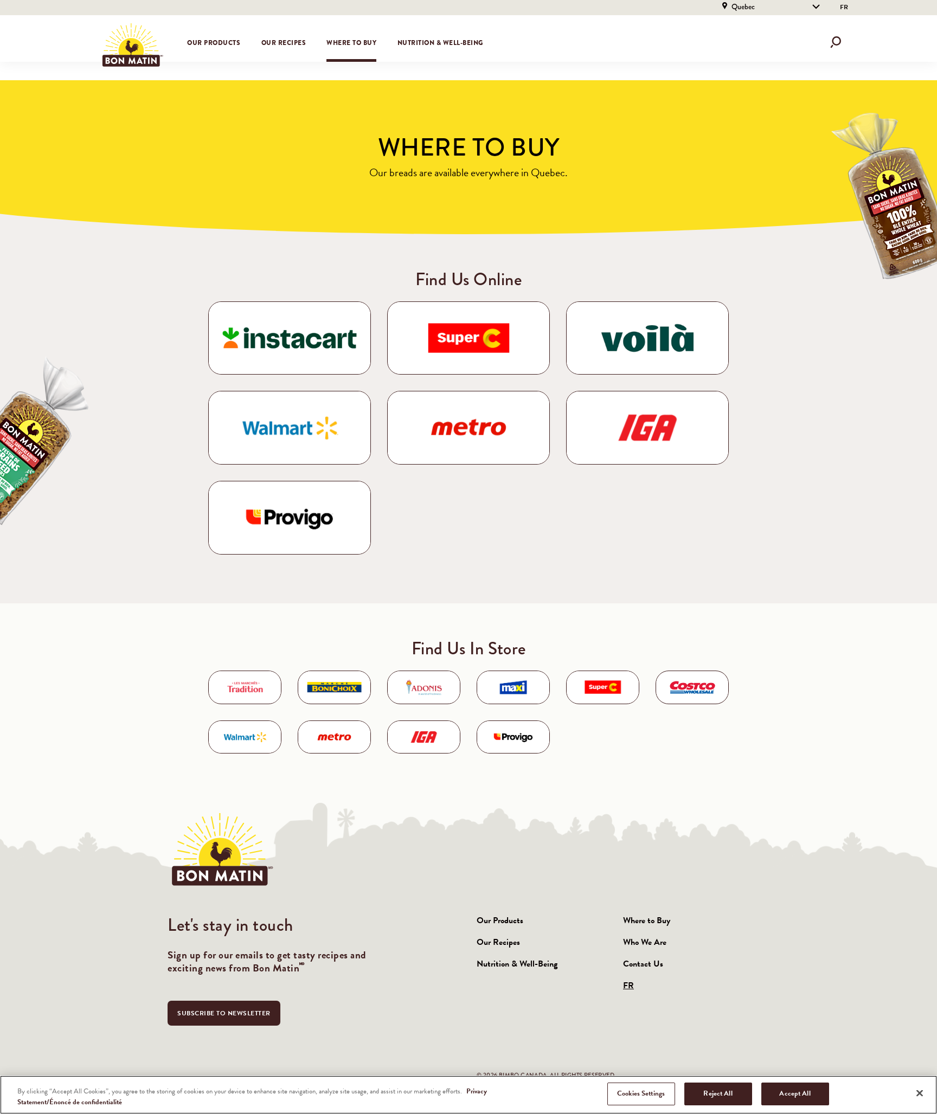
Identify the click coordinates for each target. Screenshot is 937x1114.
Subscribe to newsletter (224, 1013)
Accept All (794, 1093)
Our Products (500, 920)
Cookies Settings (641, 1093)
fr (844, 7)
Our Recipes (498, 942)
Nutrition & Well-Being (440, 43)
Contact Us (643, 963)
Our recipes (283, 43)
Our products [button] (213, 43)
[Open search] (835, 42)
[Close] (920, 1093)
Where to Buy (351, 43)
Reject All (717, 1093)
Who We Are (644, 942)
